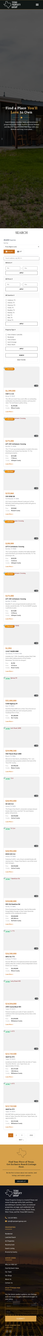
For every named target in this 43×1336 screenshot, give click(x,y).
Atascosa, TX (11, 305)
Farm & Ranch (12, 339)
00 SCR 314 (10, 804)
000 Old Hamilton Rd (13, 904)
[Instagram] (10, 1331)
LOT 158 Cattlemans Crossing (16, 599)
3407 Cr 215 (10, 394)
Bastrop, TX (11, 313)
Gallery (10, 251)
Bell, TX (10, 317)
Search (21, 355)
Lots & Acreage (12, 342)
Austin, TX (11, 308)
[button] (37, 4)
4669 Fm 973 (10, 1057)
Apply (21, 273)
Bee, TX (10, 315)
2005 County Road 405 (13, 1007)
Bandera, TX (11, 310)
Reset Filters (21, 360)
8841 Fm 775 (10, 957)
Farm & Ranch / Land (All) (15, 334)
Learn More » (9, 411)
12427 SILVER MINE (12, 651)
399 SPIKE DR (10, 496)
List (20, 251)
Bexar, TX (10, 320)
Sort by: (6, 243)
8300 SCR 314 (10, 854)
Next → (21, 1140)
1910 (31, 1135)
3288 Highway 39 (11, 704)
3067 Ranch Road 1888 (13, 754)
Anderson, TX (11, 300)
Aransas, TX (11, 303)
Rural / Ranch (11, 344)
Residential (11, 337)
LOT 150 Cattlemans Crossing (16, 444)
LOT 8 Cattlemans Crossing (15, 547)
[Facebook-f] (7, 1331)
